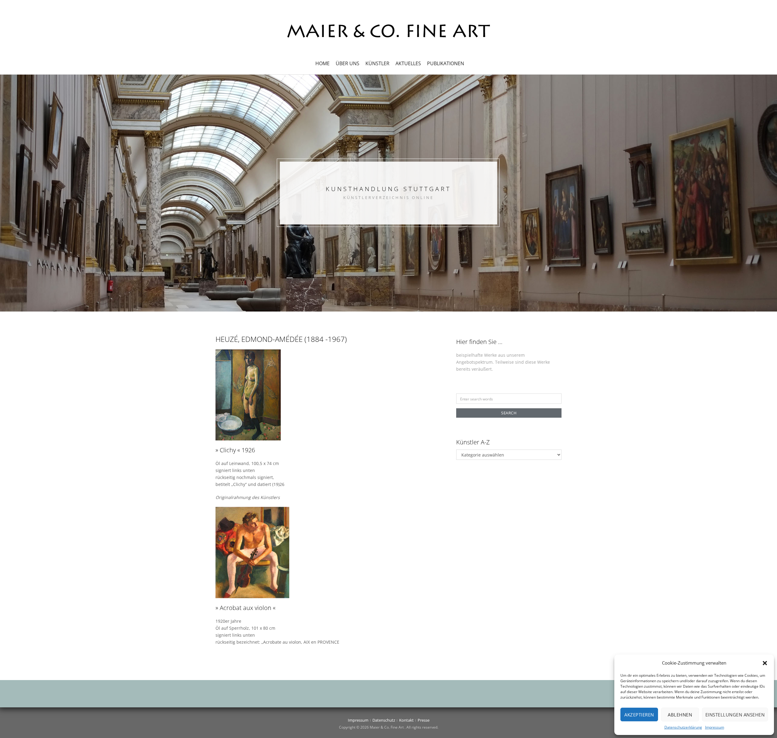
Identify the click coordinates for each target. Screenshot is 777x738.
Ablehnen (680, 715)
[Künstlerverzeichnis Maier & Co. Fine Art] (388, 30)
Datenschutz (383, 720)
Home (322, 63)
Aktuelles (408, 63)
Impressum (714, 727)
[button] (765, 663)
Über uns (347, 63)
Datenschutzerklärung (683, 727)
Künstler (377, 63)
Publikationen (445, 63)
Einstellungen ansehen (735, 715)
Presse (423, 720)
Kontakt (406, 720)
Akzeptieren (639, 715)
